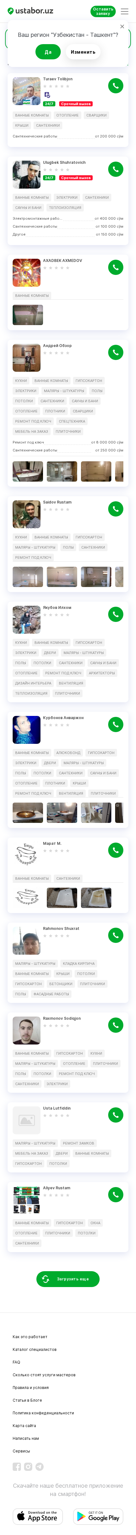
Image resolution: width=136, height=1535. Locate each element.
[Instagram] (28, 1467)
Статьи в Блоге (27, 1400)
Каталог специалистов (35, 1349)
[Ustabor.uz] (33, 11)
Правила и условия (31, 1387)
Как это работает (30, 1336)
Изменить (83, 52)
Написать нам (26, 1438)
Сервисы (21, 1451)
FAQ (16, 1362)
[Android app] (98, 1516)
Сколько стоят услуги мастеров (44, 1374)
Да (48, 52)
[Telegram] (39, 1467)
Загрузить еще (73, 1279)
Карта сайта (24, 1425)
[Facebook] (17, 1467)
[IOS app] (38, 1516)
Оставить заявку (103, 11)
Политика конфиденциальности (43, 1413)
